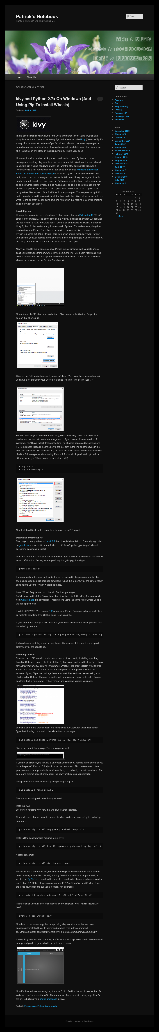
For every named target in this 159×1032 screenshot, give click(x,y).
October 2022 (121, 137)
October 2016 (121, 176)
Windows (119, 119)
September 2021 (122, 140)
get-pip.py (24, 545)
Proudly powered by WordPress (79, 1021)
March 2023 (120, 134)
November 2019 (122, 150)
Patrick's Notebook (37, 16)
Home (19, 76)
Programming (30, 1006)
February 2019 (121, 153)
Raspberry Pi (121, 112)
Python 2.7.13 (86, 214)
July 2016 (119, 180)
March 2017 (120, 170)
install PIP (50, 541)
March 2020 (120, 147)
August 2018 (121, 160)
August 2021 (121, 144)
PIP (51, 611)
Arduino (119, 99)
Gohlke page (27, 599)
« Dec (120, 216)
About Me (31, 76)
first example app (48, 998)
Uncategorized (122, 116)
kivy (83, 139)
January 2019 (121, 157)
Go (116, 103)
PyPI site (32, 879)
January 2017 (121, 173)
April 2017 (120, 166)
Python (40, 1006)
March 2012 (120, 183)
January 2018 (121, 163)
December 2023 (122, 130)
